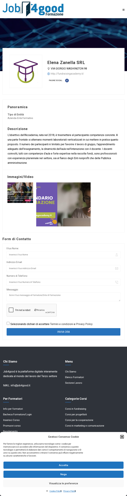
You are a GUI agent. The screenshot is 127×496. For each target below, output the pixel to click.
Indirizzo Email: (14, 262)
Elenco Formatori (74, 377)
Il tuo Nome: (13, 248)
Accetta (63, 465)
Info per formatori (13, 408)
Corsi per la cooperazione (79, 420)
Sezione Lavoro (73, 382)
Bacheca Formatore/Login (17, 414)
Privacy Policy (69, 491)
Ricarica (40, 310)
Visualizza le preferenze (63, 483)
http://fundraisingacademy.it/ (67, 73)
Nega (63, 474)
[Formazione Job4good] (33, 9)
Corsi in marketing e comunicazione (84, 425)
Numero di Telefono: (17, 276)
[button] (122, 436)
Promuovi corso (12, 425)
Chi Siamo (70, 371)
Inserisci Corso (11, 420)
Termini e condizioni (61, 324)
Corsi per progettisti (76, 414)
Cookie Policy (55, 491)
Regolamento (10, 431)
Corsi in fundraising (75, 408)
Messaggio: (13, 289)
